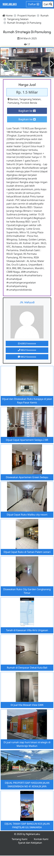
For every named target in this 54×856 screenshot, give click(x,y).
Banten (14, 99)
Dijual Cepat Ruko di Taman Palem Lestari (27, 552)
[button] (52, 64)
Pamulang (13, 102)
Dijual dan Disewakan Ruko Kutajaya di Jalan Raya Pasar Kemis (27, 400)
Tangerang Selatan (30, 99)
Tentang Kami (19, 839)
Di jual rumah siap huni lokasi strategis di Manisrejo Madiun (27, 744)
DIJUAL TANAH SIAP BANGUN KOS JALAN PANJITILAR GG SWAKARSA (27, 825)
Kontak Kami (41, 839)
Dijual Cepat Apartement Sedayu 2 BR (27, 440)
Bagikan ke (25, 111)
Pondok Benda (28, 102)
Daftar (32, 4)
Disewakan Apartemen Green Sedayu (27, 477)
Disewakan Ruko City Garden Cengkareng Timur (27, 591)
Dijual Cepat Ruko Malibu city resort (27, 514)
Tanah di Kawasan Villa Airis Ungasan (27, 630)
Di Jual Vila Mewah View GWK (27, 705)
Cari (46, 4)
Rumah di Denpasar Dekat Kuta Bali (27, 667)
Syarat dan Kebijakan (30, 842)
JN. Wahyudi (27, 302)
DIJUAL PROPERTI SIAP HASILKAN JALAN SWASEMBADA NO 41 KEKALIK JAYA (27, 784)
